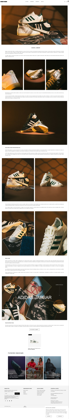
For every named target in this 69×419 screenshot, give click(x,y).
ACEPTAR (48, 416)
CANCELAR (60, 416)
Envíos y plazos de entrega (41, 390)
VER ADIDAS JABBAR (34, 329)
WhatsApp (52, 394)
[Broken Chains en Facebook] (5, 401)
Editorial (24, 392)
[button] (64, 1)
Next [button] (62, 369)
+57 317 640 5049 (53, 395)
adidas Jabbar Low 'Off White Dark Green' (34, 348)
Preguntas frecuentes (40, 392)
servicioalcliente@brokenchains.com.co (57, 393)
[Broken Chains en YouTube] (9, 401)
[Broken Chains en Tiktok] (11, 401)
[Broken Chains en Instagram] (7, 401)
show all (34, 351)
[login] (66, 1)
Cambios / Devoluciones (40, 391)
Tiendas (24, 391)
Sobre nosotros (25, 390)
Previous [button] (7, 369)
